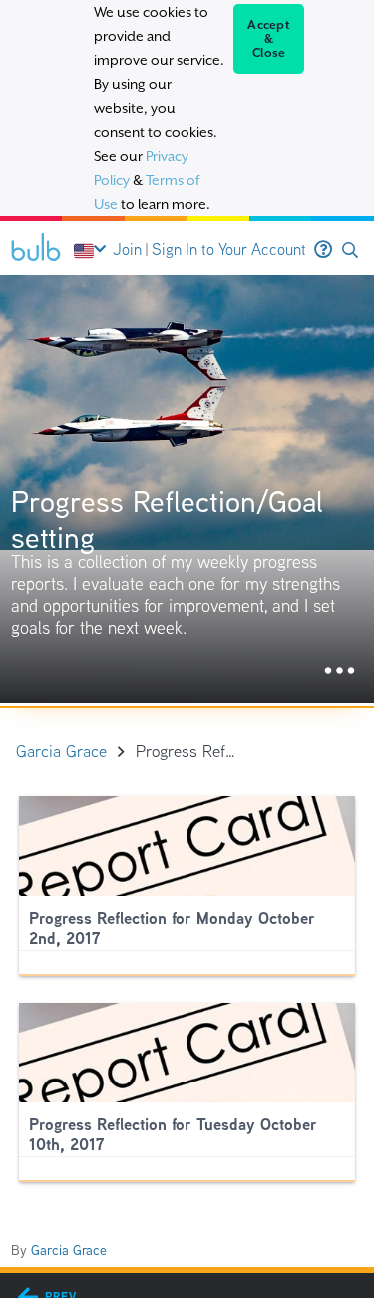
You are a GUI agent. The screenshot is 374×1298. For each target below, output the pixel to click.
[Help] (323, 250)
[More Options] (339, 672)
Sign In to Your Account (229, 249)
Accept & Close (268, 39)
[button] (350, 250)
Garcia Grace (69, 1250)
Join (127, 249)
